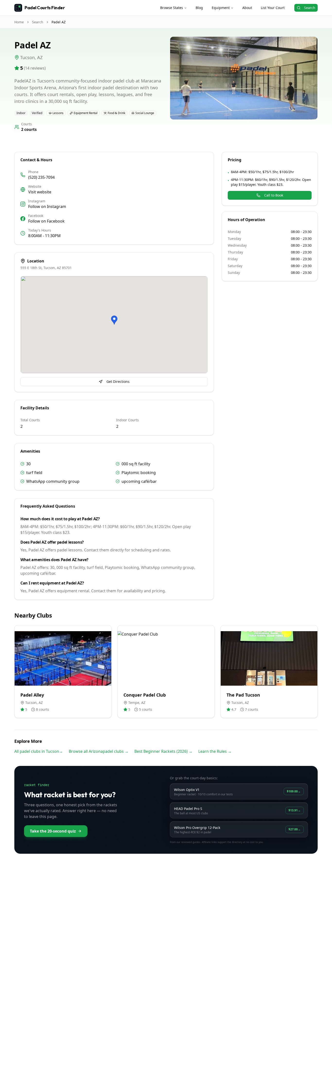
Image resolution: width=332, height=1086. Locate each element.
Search (309, 7)
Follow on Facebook (46, 221)
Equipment (221, 7)
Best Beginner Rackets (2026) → (163, 751)
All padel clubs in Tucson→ (38, 751)
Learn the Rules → (215, 751)
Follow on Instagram (47, 206)
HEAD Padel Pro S (188, 808)
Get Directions (118, 381)
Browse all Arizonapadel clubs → (99, 751)
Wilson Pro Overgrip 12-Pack (197, 827)
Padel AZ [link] (59, 22)
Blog (199, 7)
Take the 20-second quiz (53, 831)
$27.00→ (294, 829)
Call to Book (273, 195)
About (247, 7)
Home (19, 22)
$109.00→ (294, 791)
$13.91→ (294, 810)
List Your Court (273, 7)
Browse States (171, 7)
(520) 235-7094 (41, 177)
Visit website (39, 192)
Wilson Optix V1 (187, 789)
